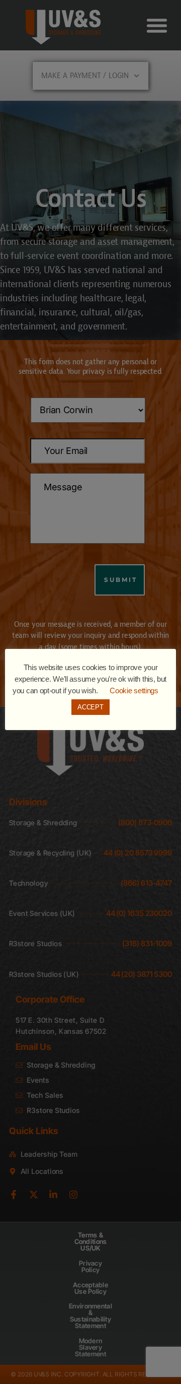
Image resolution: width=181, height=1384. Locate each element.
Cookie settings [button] (134, 690)
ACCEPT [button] (90, 707)
